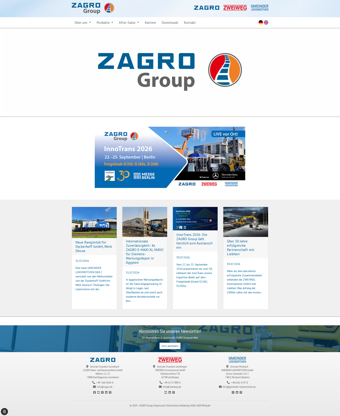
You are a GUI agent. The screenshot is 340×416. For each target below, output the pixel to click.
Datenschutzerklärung (178, 405)
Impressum (160, 405)
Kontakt (190, 22)
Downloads (170, 22)
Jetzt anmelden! (170, 346)
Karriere (150, 22)
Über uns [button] (81, 22)
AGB (193, 405)
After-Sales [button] (127, 22)
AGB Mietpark (203, 405)
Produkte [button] (103, 22)
